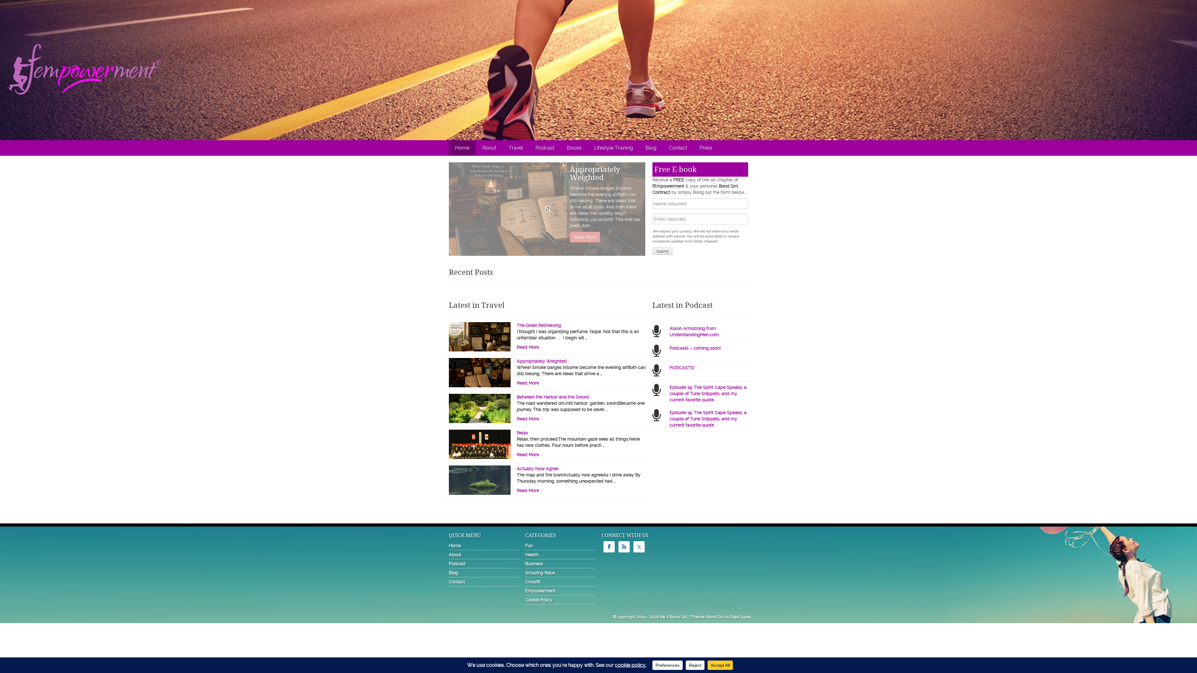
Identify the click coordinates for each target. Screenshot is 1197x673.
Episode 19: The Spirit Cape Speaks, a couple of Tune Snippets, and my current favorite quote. (708, 393)
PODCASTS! (682, 367)
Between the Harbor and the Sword (553, 396)
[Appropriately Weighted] (480, 377)
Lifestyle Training (613, 148)
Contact (678, 148)
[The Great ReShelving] (480, 342)
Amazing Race (540, 572)
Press (705, 148)
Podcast (545, 148)
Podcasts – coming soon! (695, 348)
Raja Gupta (740, 616)
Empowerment (540, 590)
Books (574, 148)
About (489, 148)
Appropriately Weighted (595, 173)
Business (534, 563)
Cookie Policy (539, 599)
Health (532, 554)
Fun (529, 545)
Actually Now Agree (537, 468)
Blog (651, 148)
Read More (585, 237)
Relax (522, 432)
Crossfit (533, 581)
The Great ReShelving (539, 325)
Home (462, 148)
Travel (516, 148)
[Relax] (480, 448)
